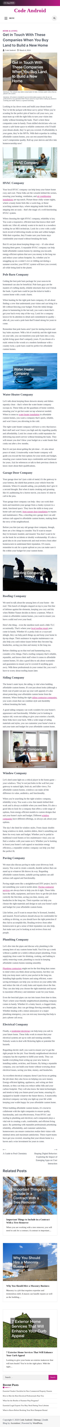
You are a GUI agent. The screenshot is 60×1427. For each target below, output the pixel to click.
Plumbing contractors (12, 968)
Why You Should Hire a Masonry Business (27, 1286)
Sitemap (37, 1420)
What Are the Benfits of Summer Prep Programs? (21, 1401)
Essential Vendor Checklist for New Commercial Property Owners (27, 1391)
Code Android (30, 10)
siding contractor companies (44, 697)
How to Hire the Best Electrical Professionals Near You (23, 1396)
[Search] (54, 18)
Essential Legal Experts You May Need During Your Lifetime (26, 1406)
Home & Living (10, 31)
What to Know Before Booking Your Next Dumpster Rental (25, 1410)
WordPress (37, 1423)
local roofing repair (39, 628)
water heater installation (29, 414)
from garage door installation (35, 511)
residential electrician (20, 1031)
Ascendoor (15, 1423)
